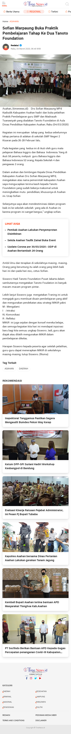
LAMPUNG (40, 697)
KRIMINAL (7, 697)
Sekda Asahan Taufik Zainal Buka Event (31, 240)
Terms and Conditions (13, 721)
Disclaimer (41, 721)
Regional (35, 12)
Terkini (54, 12)
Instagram (31, 683)
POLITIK (39, 707)
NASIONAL (7, 702)
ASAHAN (9, 369)
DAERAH (23, 369)
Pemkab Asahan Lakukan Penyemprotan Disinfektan (32, 232)
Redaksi (6, 715)
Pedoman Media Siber (46, 715)
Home (5, 22)
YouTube (40, 683)
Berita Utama (12, 12)
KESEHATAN (41, 691)
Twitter (35, 683)
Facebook (26, 683)
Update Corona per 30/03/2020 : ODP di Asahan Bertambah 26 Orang (31, 249)
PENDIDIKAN (8, 707)
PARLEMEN (41, 702)
